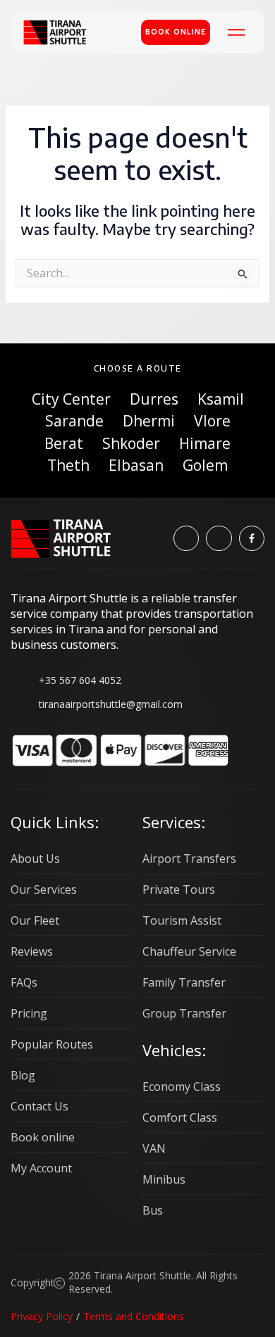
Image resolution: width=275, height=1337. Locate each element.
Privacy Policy (42, 1316)
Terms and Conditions (133, 1316)
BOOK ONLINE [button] (175, 32)
